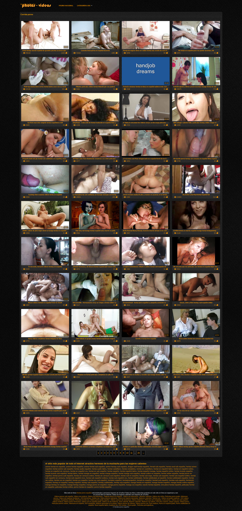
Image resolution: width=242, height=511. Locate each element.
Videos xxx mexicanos (131, 496)
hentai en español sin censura (57, 471)
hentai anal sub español (175, 467)
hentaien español (115, 480)
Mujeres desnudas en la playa (106, 503)
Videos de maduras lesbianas (69, 498)
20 (139, 453)
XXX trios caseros (162, 502)
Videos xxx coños (158, 496)
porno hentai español (102, 487)
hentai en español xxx (79, 471)
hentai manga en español (88, 473)
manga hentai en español (141, 482)
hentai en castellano (145, 469)
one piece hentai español (171, 485)
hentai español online (164, 471)
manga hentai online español (182, 482)
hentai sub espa (145, 476)
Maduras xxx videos (148, 502)
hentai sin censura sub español (107, 476)
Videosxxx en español (76, 503)
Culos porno (166, 500)
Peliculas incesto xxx (82, 500)
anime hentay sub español (116, 467)
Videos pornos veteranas (108, 498)
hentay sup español (122, 482)
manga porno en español (96, 485)
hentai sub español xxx (118, 478)
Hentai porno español (27, 4)
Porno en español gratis (167, 503)
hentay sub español (89, 482)
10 (127, 453)
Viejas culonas (174, 502)
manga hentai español (161, 482)
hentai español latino (128, 471)
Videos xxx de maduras (110, 502)
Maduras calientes (145, 498)
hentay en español (60, 482)
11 (131, 453)
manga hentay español (76, 485)
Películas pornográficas (145, 505)
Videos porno (184, 502)
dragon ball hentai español (138, 467)
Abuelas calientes (145, 496)
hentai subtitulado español (177, 478)
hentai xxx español (80, 480)
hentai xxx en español (63, 480)
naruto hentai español (151, 485)
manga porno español (116, 485)
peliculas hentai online (64, 487)
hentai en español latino (163, 469)
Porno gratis (132, 505)
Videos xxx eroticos (80, 496)
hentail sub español (160, 480)
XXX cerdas (122, 505)
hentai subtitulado (135, 478)
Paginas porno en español (113, 496)
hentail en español (144, 480)
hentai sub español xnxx (75, 478)
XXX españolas (90, 503)
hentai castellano (114, 469)
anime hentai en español (55, 467)
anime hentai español (74, 467)
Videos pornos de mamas (126, 503)
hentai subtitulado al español (154, 478)
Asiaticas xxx (113, 505)
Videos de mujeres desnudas (128, 498)
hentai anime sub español (63, 469)
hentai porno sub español (63, 476)
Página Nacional (66, 6)
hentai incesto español (183, 471)
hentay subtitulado (105, 482)
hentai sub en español (129, 476)
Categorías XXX (83, 6)
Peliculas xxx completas (153, 500)
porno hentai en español (83, 487)
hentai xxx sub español (97, 480)
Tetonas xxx (156, 498)
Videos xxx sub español (180, 500)
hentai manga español (108, 473)
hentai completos (129, 469)
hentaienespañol (129, 480)
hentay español (74, 482)
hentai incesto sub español (56, 473)
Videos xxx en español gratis (91, 502)
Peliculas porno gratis (172, 496)
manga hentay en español (55, 485)
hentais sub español (177, 480)
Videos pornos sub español (63, 496)
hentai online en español (150, 473)
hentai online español (169, 473)
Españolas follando (67, 500)
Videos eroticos (58, 502)
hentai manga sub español (129, 473)
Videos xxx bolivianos (95, 496)
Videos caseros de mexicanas (121, 500)
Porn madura (153, 503)
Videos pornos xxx (142, 503)
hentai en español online (183, 469)
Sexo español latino (101, 505)
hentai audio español (82, 469)
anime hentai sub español (94, 467)
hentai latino (72, 473)
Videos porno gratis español (100, 500)
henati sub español (157, 467)
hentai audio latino (99, 469)
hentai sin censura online (84, 476)
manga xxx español (134, 485)
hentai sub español (160, 476)
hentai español (113, 471)
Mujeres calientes (135, 502)
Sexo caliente (123, 502)
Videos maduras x (138, 500)
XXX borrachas (86, 498)
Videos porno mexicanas (72, 502)
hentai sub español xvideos (97, 478)
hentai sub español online (179, 476)
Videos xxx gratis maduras (170, 498)
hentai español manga (146, 471)
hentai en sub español (97, 471)
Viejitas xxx (95, 498)
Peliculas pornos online (60, 503)
